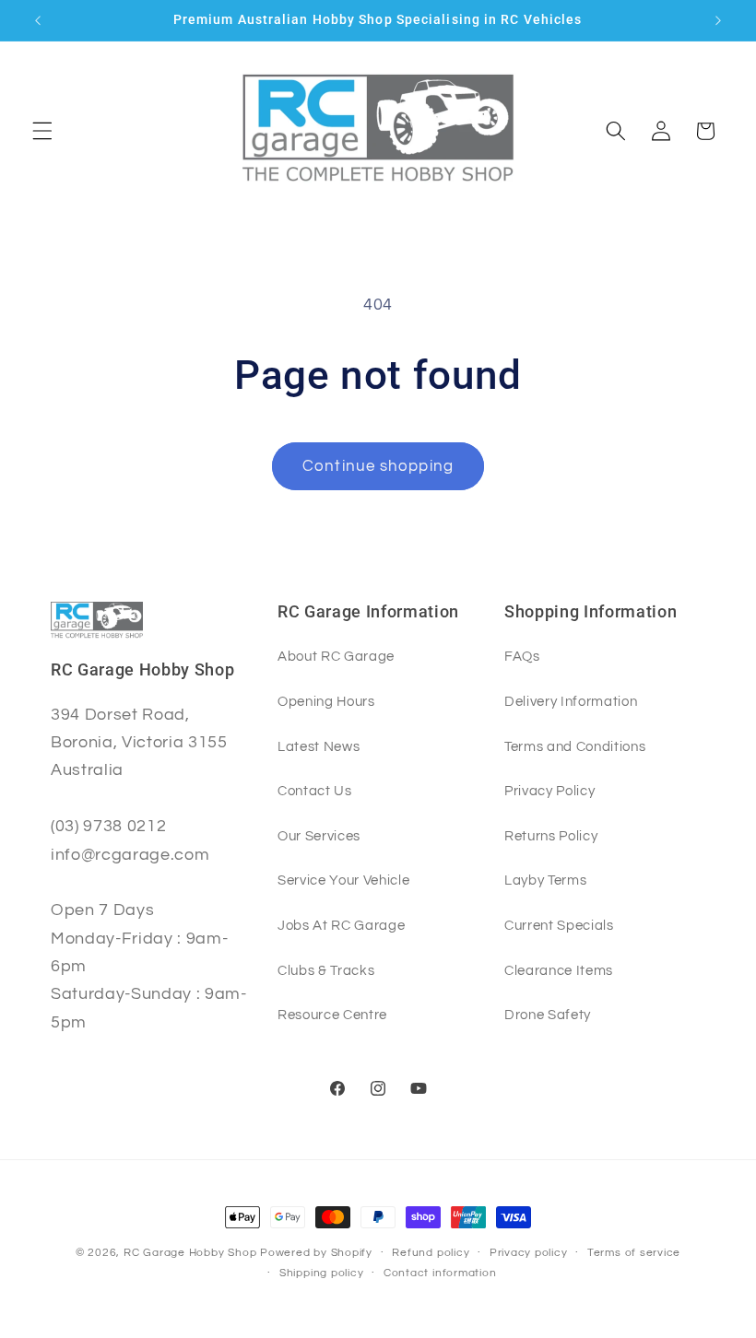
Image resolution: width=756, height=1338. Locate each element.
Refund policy (430, 1253)
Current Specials (559, 925)
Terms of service (633, 1253)
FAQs (522, 656)
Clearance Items (558, 970)
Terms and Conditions (574, 746)
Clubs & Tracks (326, 970)
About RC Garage (336, 656)
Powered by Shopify (316, 1253)
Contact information (440, 1273)
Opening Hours (326, 701)
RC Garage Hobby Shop (190, 1253)
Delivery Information (570, 701)
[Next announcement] (718, 20)
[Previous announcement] (38, 20)
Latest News (319, 746)
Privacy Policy (549, 790)
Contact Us (315, 790)
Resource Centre (332, 1014)
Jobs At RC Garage (341, 925)
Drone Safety (547, 1014)
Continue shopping (378, 466)
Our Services (319, 835)
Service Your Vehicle (343, 880)
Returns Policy (550, 835)
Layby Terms (545, 880)
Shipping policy (321, 1273)
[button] (42, 131)
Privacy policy (529, 1253)
